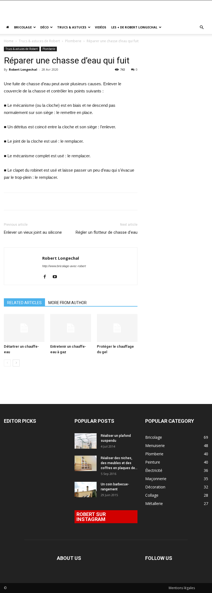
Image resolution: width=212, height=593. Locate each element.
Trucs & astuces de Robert (39, 41)
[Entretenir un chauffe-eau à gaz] (70, 328)
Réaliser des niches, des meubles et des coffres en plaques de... (119, 463)
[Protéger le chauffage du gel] (117, 328)
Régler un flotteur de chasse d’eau (106, 232)
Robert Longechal (23, 69)
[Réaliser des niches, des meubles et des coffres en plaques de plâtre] (86, 463)
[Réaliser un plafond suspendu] (86, 441)
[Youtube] (56, 277)
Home (9, 41)
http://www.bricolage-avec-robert (64, 266)
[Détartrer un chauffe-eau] (24, 328)
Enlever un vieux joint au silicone (33, 232)
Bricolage (23, 27)
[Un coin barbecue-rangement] (86, 489)
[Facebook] (46, 277)
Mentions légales (182, 588)
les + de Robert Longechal (134, 27)
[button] (201, 27)
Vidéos (100, 27)
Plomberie (73, 41)
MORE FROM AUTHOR (67, 303)
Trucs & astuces (71, 27)
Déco (44, 27)
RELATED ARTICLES (24, 303)
